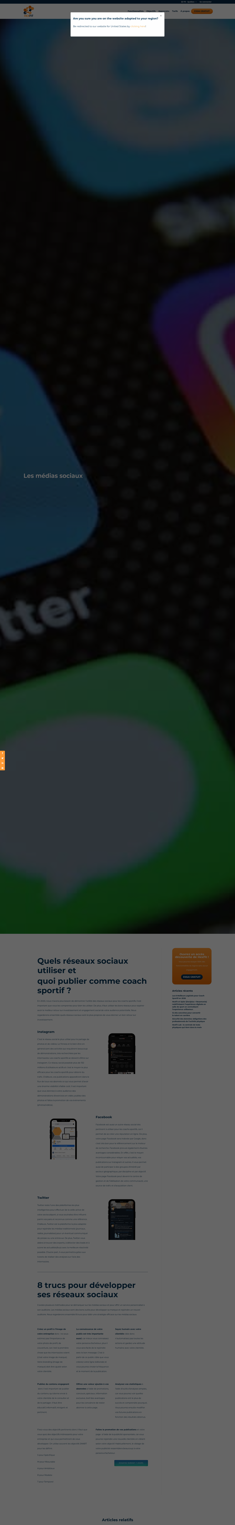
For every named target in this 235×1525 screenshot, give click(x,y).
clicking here (137, 26)
